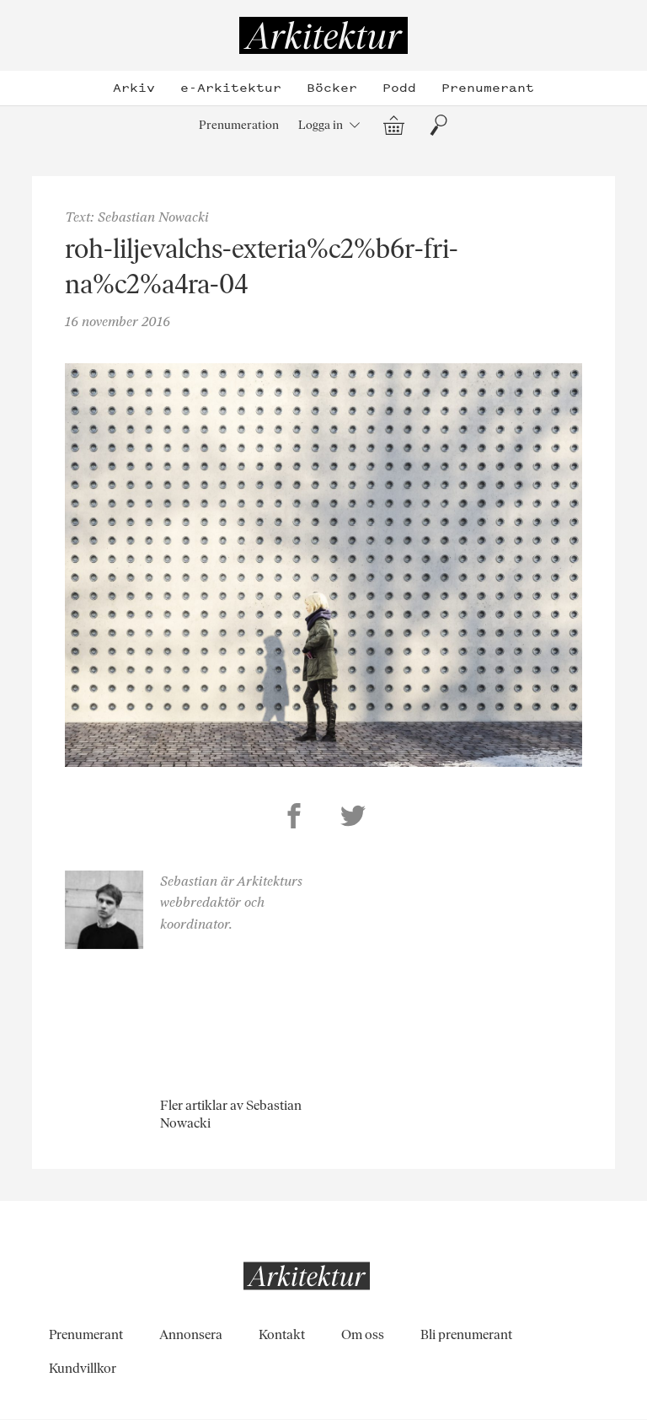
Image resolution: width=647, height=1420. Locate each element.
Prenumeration (239, 124)
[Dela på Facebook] (294, 818)
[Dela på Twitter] (353, 818)
